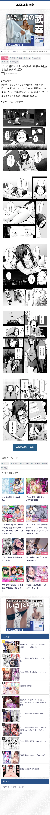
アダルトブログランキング (13, 787)
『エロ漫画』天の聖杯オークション (32, 672)
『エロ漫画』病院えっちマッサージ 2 (32, 742)
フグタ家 (15, 62)
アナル (28, 58)
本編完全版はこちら (25, 447)
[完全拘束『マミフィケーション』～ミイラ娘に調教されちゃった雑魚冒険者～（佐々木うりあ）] (25, 696)
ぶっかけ (37, 58)
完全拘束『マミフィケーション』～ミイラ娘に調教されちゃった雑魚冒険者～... (32, 702)
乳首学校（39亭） (26, 686)
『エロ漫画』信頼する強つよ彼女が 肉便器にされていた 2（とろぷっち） (32, 730)
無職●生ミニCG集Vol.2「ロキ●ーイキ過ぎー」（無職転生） (32, 646)
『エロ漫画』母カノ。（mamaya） (32, 755)
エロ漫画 (5, 58)
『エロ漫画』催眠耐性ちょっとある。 (31, 660)
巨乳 (13, 58)
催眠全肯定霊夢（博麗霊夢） (30, 769)
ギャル (6, 62)
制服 (20, 58)
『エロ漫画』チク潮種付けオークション (32, 715)
